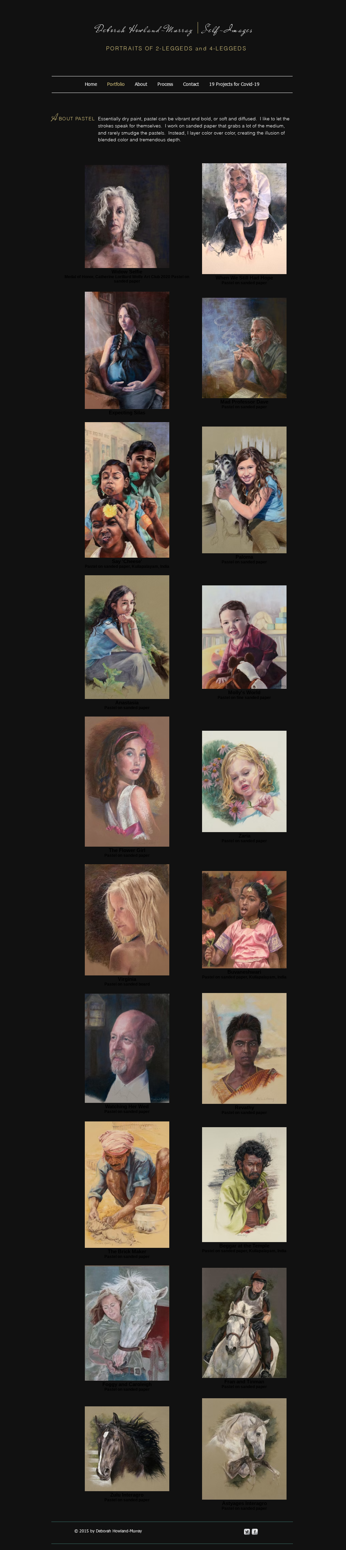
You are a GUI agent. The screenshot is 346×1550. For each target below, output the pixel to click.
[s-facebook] (255, 1532)
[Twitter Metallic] (247, 1532)
